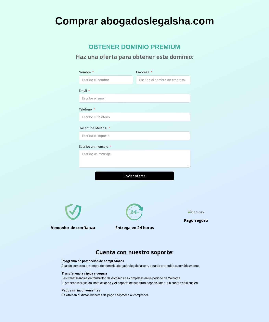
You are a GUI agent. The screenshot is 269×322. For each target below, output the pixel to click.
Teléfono (85, 109)
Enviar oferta (134, 176)
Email (83, 91)
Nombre (85, 72)
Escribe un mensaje (93, 146)
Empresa (142, 72)
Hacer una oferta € (93, 128)
